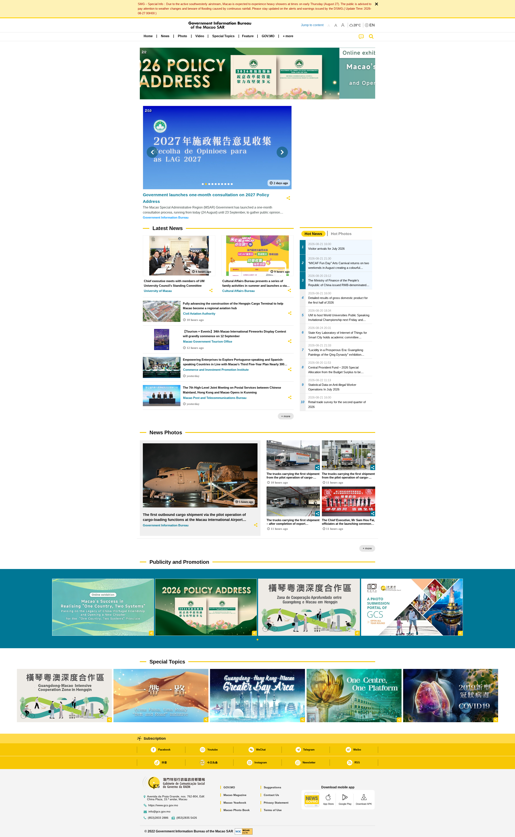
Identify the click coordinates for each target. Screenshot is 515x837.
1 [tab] (257, 640)
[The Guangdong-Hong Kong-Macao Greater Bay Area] (257, 695)
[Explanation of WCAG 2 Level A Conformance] (243, 831)
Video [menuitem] (199, 36)
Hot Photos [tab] (341, 234)
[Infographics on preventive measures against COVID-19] (450, 695)
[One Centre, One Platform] (354, 695)
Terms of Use (273, 810)
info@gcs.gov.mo (159, 811)
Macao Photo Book (237, 810)
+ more (285, 416)
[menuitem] (165, 36)
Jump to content (312, 25)
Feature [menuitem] (248, 36)
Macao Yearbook (235, 802)
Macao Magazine (235, 795)
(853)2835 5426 (186, 817)
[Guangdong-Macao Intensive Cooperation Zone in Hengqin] (64, 695)
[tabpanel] (103, 607)
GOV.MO (229, 787)
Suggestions (272, 787)
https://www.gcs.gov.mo (163, 805)
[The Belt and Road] (161, 695)
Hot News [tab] (313, 234)
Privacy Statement (276, 802)
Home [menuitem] (148, 36)
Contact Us (271, 795)
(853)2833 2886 (158, 817)
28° (357, 25)
